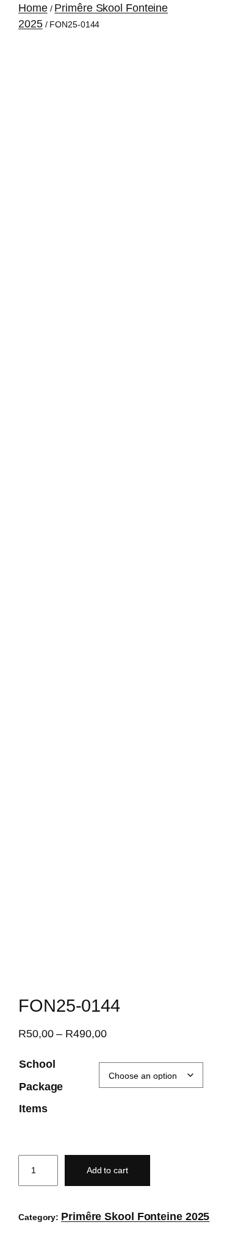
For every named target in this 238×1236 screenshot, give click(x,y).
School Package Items (41, 1086)
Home (33, 7)
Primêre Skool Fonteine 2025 (135, 1216)
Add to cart (107, 1170)
